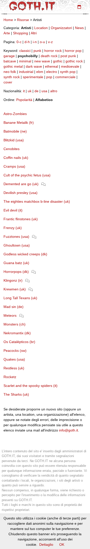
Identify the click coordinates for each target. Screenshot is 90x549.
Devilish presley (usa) (21, 193)
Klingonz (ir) (13, 280)
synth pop (68, 72)
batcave (10, 61)
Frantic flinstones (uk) (21, 219)
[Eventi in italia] (79, 7)
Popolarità (24, 100)
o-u (42, 42)
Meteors (10, 315)
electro (51, 72)
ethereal (51, 66)
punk (37, 51)
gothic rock (74, 61)
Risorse (23, 20)
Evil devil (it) (13, 210)
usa (44, 91)
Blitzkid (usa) (14, 140)
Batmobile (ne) (15, 131)
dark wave (34, 66)
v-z (50, 42)
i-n (35, 42)
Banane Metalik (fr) (19, 123)
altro (53, 91)
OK (61, 544)
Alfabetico (44, 100)
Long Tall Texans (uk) (20, 298)
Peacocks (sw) (15, 351)
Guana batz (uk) (16, 263)
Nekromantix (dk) (17, 333)
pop (49, 77)
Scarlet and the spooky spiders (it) (31, 386)
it (24, 91)
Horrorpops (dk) (16, 272)
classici (24, 51)
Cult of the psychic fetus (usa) (27, 175)
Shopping (20, 33)
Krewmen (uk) (15, 289)
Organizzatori (61, 28)
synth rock (12, 77)
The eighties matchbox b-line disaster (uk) (37, 201)
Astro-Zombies (15, 114)
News (79, 28)
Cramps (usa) (14, 166)
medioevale (70, 66)
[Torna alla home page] (32, 6)
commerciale (65, 77)
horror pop (73, 51)
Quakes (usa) (14, 359)
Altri (34, 33)
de (36, 91)
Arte (7, 33)
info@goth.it (68, 430)
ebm (39, 72)
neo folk (10, 72)
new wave (42, 61)
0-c (19, 42)
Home (8, 20)
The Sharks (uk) (16, 394)
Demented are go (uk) (21, 184)
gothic (57, 61)
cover (8, 82)
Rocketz (10, 377)
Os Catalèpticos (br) (19, 342)
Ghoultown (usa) (17, 245)
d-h (27, 42)
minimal (25, 61)
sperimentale (33, 77)
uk (30, 91)
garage (9, 56)
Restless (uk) (14, 368)
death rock (49, 56)
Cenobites (12, 149)
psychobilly (28, 56)
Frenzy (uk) (13, 228)
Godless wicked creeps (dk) (25, 254)
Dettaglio (46, 544)
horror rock (53, 51)
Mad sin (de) (14, 307)
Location (41, 28)
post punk (68, 56)
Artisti (26, 28)
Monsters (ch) (15, 324)
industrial (26, 72)
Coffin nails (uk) (16, 158)
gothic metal (13, 66)
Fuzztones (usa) (16, 237)
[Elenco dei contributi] (43, 184)
